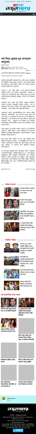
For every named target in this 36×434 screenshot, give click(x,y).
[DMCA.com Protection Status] (18, 432)
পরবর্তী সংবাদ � (30, 169)
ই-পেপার (7, 1)
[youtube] (14, 5)
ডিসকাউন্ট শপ (28, 1)
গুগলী (22, 1)
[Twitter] (17, 5)
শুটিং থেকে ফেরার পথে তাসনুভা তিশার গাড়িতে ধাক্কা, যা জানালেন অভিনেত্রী (26, 338)
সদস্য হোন (12, 1)
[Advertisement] (18, 35)
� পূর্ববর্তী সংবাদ (5, 169)
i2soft (28, 428)
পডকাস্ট (18, 1)
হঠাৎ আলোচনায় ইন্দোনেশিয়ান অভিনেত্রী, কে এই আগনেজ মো (8, 384)
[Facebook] (19, 5)
